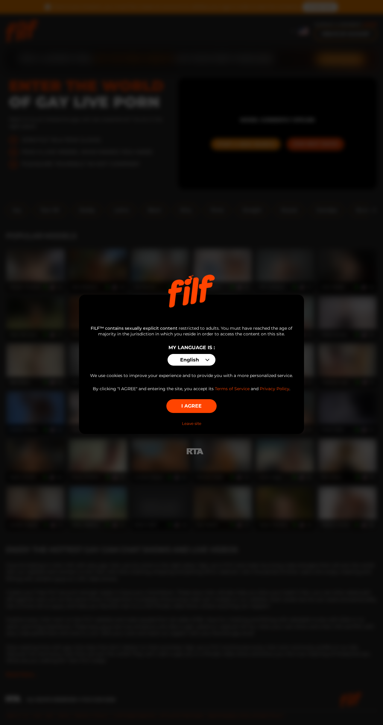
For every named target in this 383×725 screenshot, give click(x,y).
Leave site (191, 423)
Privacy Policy (274, 388)
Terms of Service (232, 388)
